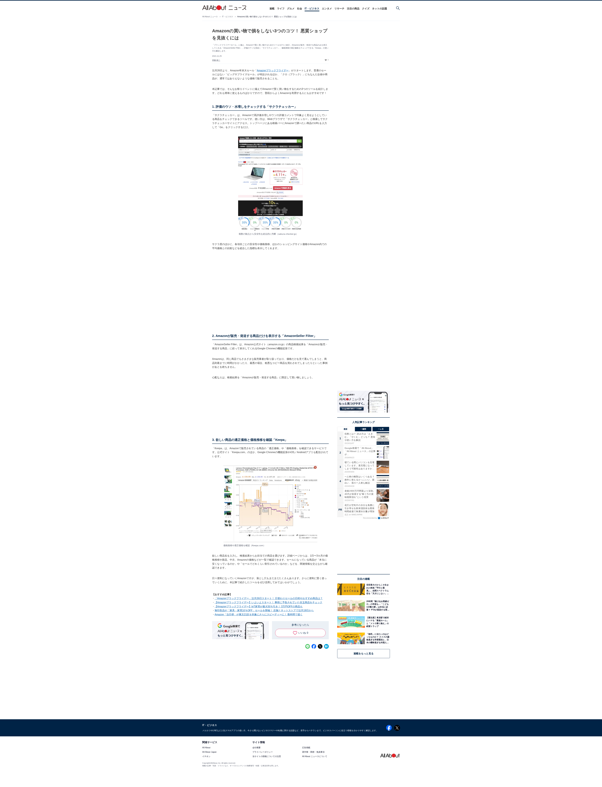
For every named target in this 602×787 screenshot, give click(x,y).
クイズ (366, 8)
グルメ (291, 8)
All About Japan (209, 752)
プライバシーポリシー (262, 752)
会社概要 (256, 748)
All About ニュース (210, 17)
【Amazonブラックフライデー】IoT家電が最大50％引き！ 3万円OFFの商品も (259, 606)
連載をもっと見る (364, 653)
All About (206, 748)
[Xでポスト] (320, 646)
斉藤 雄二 (216, 60)
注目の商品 (353, 8)
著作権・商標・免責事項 (313, 752)
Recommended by (370, 518)
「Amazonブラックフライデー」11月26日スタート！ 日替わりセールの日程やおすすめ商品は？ (269, 598)
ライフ (281, 8)
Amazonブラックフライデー (273, 70)
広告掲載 (306, 748)
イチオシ (206, 756)
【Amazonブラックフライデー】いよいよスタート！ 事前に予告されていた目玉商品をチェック (268, 602)
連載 (272, 8)
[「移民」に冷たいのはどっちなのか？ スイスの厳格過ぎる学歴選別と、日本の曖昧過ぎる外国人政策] (377, 638)
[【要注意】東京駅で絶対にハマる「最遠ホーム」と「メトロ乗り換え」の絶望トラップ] (377, 622)
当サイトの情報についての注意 (266, 756)
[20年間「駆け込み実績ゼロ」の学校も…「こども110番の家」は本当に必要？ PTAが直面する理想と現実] (377, 605)
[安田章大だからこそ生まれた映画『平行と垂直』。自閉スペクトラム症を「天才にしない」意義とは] (377, 589)
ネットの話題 (379, 8)
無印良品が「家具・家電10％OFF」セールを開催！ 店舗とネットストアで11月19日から (264, 610)
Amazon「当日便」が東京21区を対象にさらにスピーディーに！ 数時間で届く (259, 614)
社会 (299, 8)
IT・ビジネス (312, 8)
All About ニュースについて (314, 756)
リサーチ (339, 8)
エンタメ (327, 8)
